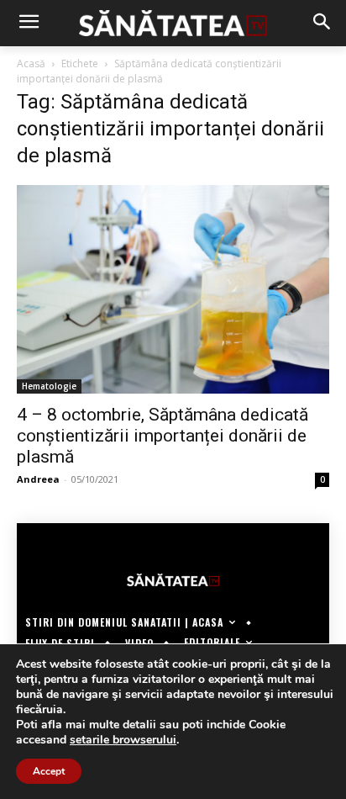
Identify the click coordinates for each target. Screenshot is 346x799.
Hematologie (49, 386)
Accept (49, 771)
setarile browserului (123, 740)
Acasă (31, 63)
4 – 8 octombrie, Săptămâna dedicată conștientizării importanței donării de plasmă (162, 436)
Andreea (38, 479)
